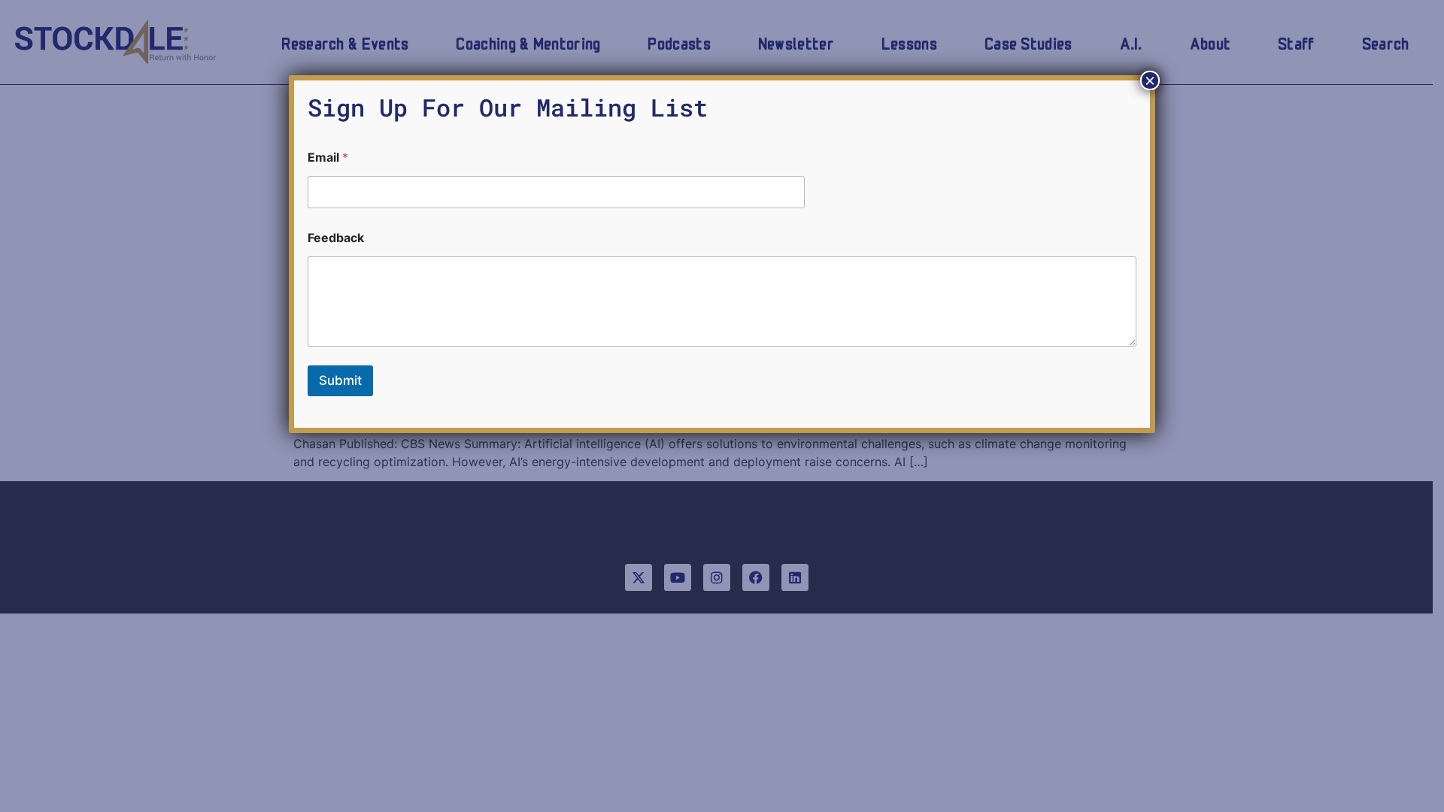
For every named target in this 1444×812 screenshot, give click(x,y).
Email (328, 157)
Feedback (336, 238)
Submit (340, 380)
